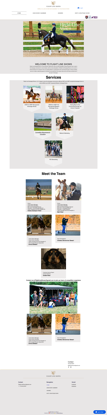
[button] (60, 13)
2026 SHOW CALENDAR (52, 388)
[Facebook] (68, 367)
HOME (48, 385)
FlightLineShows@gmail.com (44, 280)
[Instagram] (71, 367)
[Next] (82, 39)
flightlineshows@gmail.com (74, 365)
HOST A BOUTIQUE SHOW (52, 393)
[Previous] (24, 39)
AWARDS (49, 390)
